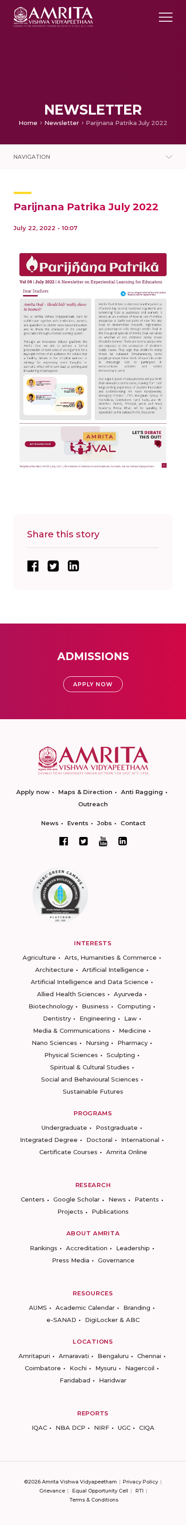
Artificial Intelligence (113, 969)
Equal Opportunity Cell (100, 1491)
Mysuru (105, 1368)
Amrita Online (126, 1151)
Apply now (33, 791)
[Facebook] (63, 841)
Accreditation (86, 1248)
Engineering (97, 1018)
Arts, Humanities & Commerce (111, 957)
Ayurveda (128, 994)
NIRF (101, 1427)
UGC (124, 1427)
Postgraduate (117, 1127)
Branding (136, 1307)
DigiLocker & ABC (112, 1319)
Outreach (93, 804)
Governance (116, 1260)
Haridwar (112, 1380)
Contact (133, 823)
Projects (70, 1211)
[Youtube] (103, 841)
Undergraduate (64, 1127)
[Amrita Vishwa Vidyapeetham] (53, 16)
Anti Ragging (142, 791)
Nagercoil (139, 1368)
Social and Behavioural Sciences (90, 1079)
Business (95, 1006)
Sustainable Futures (93, 1091)
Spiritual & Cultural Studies (90, 1067)
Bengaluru (113, 1355)
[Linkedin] (122, 841)
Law (130, 1018)
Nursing (97, 1042)
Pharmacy (132, 1042)
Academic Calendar (85, 1307)
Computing (134, 1006)
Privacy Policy (140, 1482)
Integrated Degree (49, 1139)
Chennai (149, 1355)
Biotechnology (50, 1006)
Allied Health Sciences (71, 994)
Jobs (104, 823)
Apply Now (93, 684)
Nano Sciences (54, 1042)
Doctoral (99, 1139)
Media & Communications (71, 1030)
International (140, 1139)
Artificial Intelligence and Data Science (90, 981)
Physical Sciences (71, 1054)
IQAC (39, 1427)
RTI (139, 1491)
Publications (110, 1211)
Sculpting (121, 1054)
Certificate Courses (68, 1151)
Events (77, 823)
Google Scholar (76, 1199)
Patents (147, 1199)
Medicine (132, 1030)
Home (28, 122)
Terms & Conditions (94, 1500)
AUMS (38, 1307)
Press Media (70, 1260)
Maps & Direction (85, 791)
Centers (33, 1199)
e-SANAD (61, 1319)
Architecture (54, 969)
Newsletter (61, 122)
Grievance (52, 1491)
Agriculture (39, 957)
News (50, 823)
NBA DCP (70, 1427)
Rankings (43, 1248)
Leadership (133, 1248)
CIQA (146, 1427)
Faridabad (75, 1380)
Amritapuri (34, 1355)
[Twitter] (83, 841)
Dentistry (57, 1018)
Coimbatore (43, 1368)
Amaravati (74, 1355)
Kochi (78, 1368)
